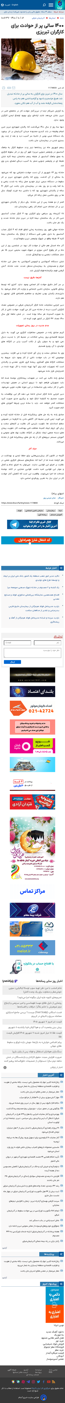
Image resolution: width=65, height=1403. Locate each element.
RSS (50, 1372)
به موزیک (59, 1334)
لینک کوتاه (59, 503)
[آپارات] (22, 1382)
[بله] (17, 1382)
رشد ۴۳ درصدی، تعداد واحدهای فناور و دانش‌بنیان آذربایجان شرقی (31, 1186)
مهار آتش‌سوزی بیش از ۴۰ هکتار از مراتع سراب (39, 1097)
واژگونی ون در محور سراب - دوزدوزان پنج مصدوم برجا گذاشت (32, 1108)
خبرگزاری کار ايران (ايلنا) (41, 1388)
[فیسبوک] (43, 1382)
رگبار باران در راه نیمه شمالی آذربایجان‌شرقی (40, 1241)
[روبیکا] (12, 1382)
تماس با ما (53, 1370)
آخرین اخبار (48, 1075)
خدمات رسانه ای (32, 1375)
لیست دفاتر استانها (20, 1372)
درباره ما (38, 1370)
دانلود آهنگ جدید (55, 1331)
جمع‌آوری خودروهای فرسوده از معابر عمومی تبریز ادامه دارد (34, 1226)
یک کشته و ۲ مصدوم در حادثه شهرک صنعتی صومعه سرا (33, 587)
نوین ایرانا (59, 1325)
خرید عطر (59, 1350)
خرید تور (60, 1340)
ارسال (12, 662)
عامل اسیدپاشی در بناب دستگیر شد (44, 1220)
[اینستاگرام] (32, 1382)
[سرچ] (44, 5)
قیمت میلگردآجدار (55, 1353)
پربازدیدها (49, 1254)
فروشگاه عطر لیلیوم (54, 1347)
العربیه (7, 5)
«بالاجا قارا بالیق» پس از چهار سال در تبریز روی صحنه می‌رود (34, 1103)
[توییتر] (37, 1382)
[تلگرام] (27, 1382)
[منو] (51, 5)
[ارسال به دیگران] (13, 87)
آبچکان (60, 1356)
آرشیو (4, 1248)
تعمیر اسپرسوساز (55, 1359)
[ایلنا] (60, 5)
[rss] (52, 1382)
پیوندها (38, 1372)
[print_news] (3, 87)
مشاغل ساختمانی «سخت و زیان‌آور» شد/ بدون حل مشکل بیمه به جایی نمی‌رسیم (26, 12)
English (15, 5)
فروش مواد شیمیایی (53, 1344)
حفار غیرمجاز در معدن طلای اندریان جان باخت (39, 1092)
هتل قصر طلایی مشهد (52, 1337)
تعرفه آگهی (12, 1370)
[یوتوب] (48, 1382)
